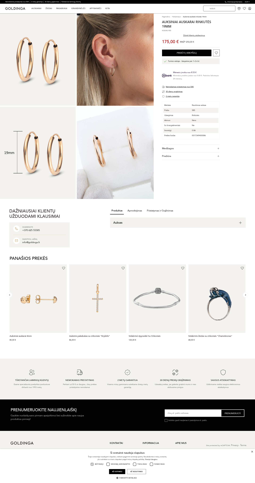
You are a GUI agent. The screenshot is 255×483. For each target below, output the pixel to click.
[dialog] (127, 466)
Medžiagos (168, 148)
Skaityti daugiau (151, 459)
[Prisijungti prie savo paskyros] (249, 8)
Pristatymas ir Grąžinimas (160, 210)
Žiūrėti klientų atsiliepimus (194, 35)
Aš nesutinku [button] (136, 471)
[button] (127, 478)
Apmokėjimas (135, 210)
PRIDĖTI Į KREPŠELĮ (187, 52)
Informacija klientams (234, 2)
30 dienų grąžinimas (52, 2)
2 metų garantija (37, 2)
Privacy (235, 445)
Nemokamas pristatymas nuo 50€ (17, 2)
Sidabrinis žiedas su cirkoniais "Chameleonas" (210, 336)
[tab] (191, 148)
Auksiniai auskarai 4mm (21, 336)
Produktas (116, 210)
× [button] (252, 452)
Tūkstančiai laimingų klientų (71, 2)
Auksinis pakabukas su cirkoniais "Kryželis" (89, 336)
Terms (243, 445)
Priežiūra (166, 156)
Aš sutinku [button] (117, 471)
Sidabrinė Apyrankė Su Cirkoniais (144, 336)
